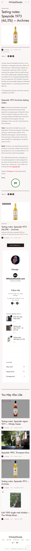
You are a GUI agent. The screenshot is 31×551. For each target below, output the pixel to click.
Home (3, 540)
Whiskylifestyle (15, 2)
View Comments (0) (15, 245)
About (22, 540)
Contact (27, 540)
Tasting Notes (5, 8)
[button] (2, 2)
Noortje (15, 269)
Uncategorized (10, 376)
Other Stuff (9, 367)
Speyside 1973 (16, 167)
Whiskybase (10, 171)
